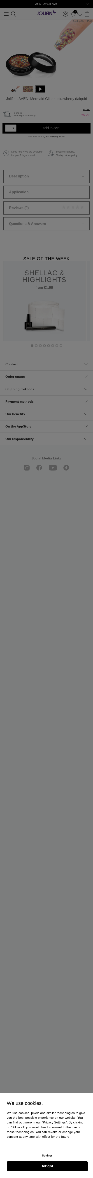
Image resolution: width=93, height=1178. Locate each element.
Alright (47, 1166)
